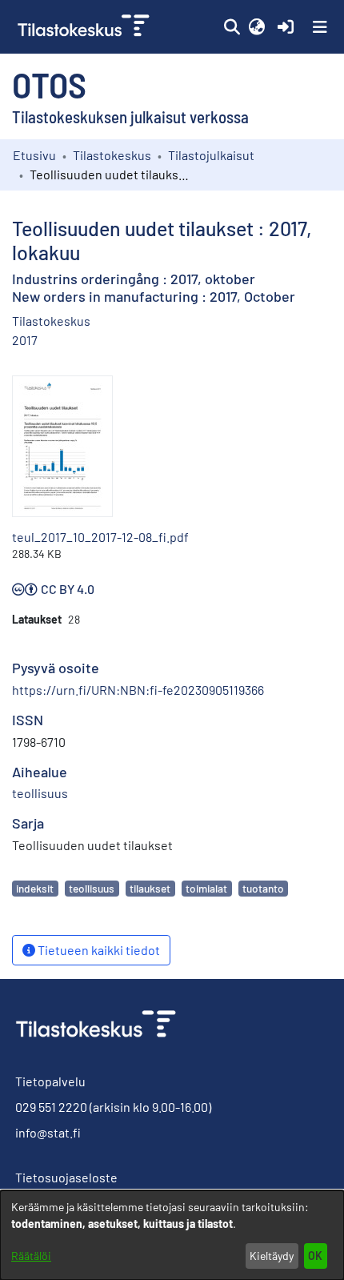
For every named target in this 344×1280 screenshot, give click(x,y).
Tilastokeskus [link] (112, 155)
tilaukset (150, 888)
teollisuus (91, 888)
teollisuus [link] (40, 793)
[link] (85, 26)
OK (315, 1255)
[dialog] (172, 1235)
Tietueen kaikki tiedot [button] (97, 949)
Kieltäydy (272, 1255)
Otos (49, 84)
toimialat (206, 888)
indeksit (35, 888)
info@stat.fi (48, 1132)
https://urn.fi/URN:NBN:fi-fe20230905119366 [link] (138, 689)
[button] (232, 27)
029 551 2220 (51, 1106)
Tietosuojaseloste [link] (66, 1177)
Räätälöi (31, 1255)
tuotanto (263, 888)
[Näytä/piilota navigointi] (320, 27)
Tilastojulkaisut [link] (211, 155)
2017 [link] (25, 339)
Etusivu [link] (34, 155)
